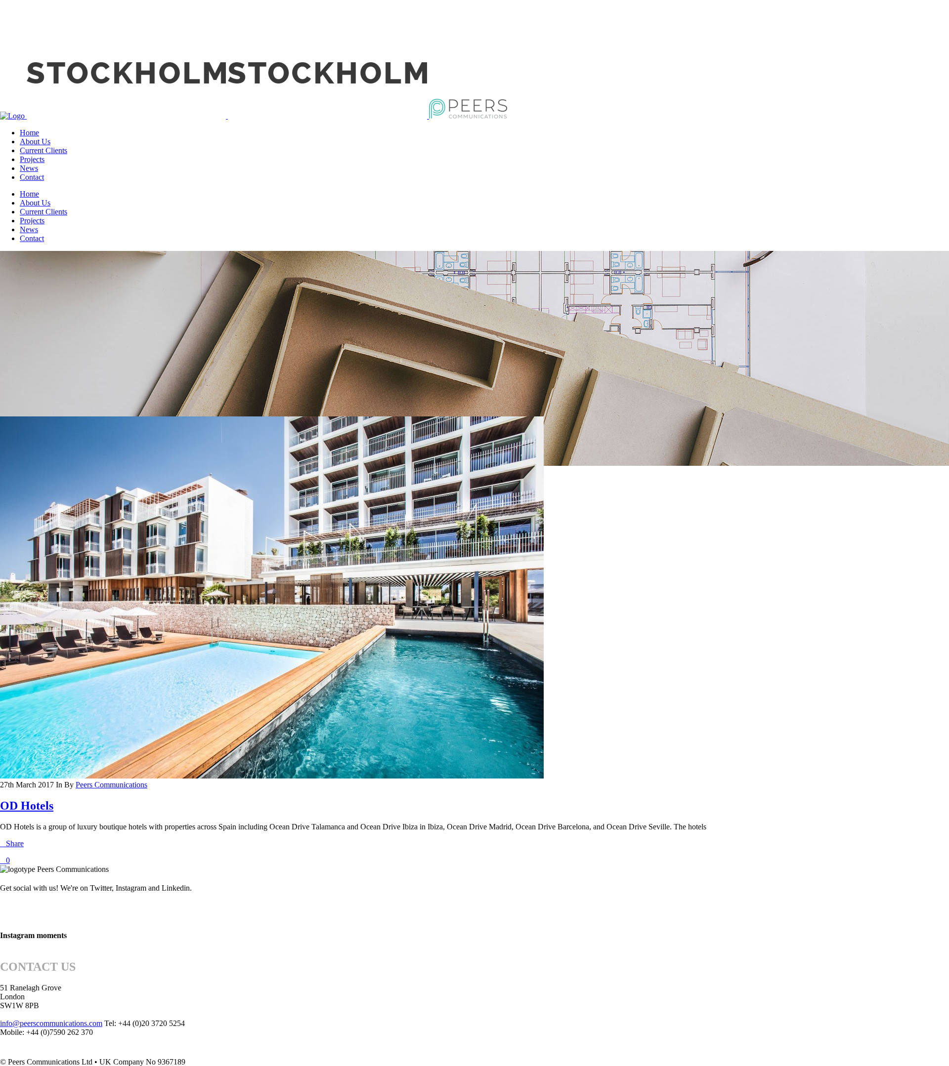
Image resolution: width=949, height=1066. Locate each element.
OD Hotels (26, 805)
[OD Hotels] (272, 776)
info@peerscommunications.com (51, 1023)
